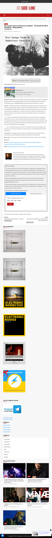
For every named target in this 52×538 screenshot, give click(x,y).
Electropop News (6, 431)
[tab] (16, 193)
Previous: (14, 218)
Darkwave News (6, 427)
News (5, 449)
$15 (15, 200)
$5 (9, 200)
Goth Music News (7, 429)
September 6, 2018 (17, 31)
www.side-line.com (17, 161)
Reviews (6, 24)
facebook (27, 142)
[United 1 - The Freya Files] (14, 241)
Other (19, 200)
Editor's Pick (7, 444)
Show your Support (34, 80)
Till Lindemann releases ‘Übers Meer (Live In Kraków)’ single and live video (13, 527)
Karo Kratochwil (7, 483)
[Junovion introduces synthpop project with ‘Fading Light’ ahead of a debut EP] (38, 470)
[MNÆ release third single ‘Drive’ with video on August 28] (38, 494)
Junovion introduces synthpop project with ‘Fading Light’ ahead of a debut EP (36, 480)
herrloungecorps (15, 142)
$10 (12, 200)
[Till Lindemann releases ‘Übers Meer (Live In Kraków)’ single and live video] (14, 517)
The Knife (29, 214)
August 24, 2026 (14, 483)
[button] (4, 15)
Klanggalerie (33, 146)
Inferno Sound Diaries (8, 31)
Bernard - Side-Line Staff (32, 482)
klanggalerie (13, 146)
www (9, 142)
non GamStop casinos (8, 417)
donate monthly (16, 193)
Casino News (7, 439)
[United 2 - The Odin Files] (14, 269)
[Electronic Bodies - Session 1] (14, 325)
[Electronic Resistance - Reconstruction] (14, 353)
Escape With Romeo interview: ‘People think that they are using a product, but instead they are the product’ (14, 481)
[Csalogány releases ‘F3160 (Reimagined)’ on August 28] (14, 494)
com (20, 142)
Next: (37, 218)
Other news (6, 451)
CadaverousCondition (19, 144)
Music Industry (7, 446)
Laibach (25, 214)
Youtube (6, 457)
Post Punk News (6, 425)
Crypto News (7, 441)
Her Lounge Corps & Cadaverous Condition (14, 214)
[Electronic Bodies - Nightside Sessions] (14, 297)
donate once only (36, 193)
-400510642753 (40, 146)
